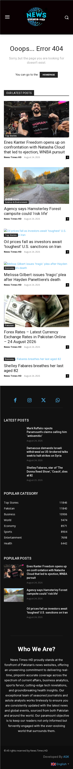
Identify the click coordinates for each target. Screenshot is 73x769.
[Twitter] (44, 400)
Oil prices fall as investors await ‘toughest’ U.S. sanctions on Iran (33, 244)
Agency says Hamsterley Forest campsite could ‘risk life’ (32, 211)
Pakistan (9, 325)
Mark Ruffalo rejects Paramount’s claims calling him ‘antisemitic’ (47, 432)
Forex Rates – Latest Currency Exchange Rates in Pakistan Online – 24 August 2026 (35, 337)
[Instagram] (29, 400)
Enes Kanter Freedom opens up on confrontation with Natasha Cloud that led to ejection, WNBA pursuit (34, 147)
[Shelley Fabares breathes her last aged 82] (36, 359)
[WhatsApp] (58, 400)
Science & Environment (16, 202)
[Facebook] (15, 400)
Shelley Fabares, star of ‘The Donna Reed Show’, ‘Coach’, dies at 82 (47, 471)
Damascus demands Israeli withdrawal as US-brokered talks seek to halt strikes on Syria (47, 452)
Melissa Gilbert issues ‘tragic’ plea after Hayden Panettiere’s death (35, 277)
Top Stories (11, 135)
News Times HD (12, 157)
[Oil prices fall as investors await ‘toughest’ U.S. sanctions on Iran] (36, 233)
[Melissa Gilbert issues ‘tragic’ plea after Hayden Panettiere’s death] (36, 266)
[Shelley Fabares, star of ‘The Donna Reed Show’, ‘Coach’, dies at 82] (14, 473)
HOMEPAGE (49, 74)
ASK (66, 757)
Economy (9, 268)
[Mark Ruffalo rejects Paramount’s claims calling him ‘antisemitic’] (14, 433)
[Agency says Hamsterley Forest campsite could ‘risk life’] (36, 185)
